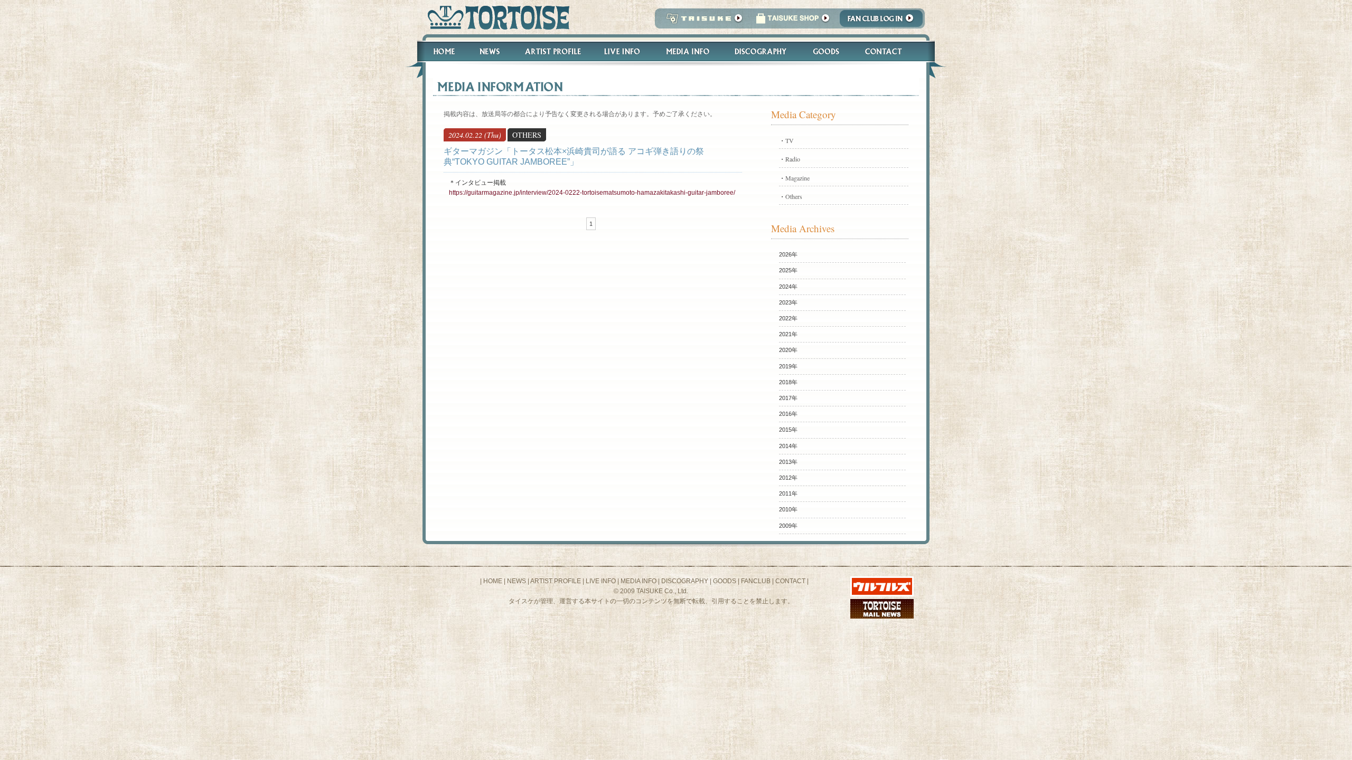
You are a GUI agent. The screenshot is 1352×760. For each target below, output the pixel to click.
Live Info (622, 51)
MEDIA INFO (638, 581)
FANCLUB (756, 581)
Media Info (687, 51)
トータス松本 (495, 17)
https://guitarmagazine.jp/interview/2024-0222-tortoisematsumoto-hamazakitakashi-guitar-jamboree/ (592, 192)
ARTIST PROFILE (555, 581)
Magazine (797, 178)
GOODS (724, 581)
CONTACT (790, 581)
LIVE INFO (601, 581)
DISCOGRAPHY (684, 581)
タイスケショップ (793, 21)
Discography (761, 51)
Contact (889, 51)
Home (439, 51)
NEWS (516, 581)
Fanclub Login (884, 21)
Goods (827, 51)
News (489, 51)
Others (793, 196)
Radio (792, 159)
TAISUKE (702, 21)
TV (789, 140)
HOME (492, 581)
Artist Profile (552, 51)
